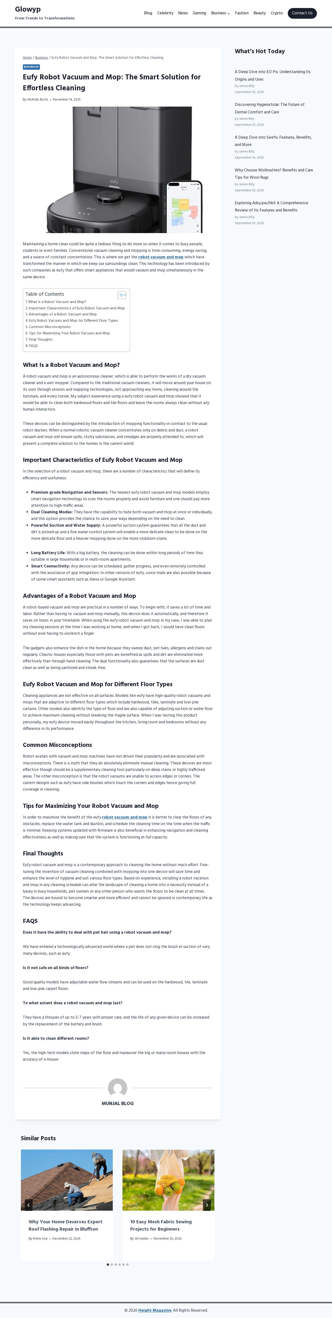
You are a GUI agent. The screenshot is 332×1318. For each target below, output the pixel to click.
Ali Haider (142, 1238)
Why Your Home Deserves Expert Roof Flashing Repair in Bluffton (66, 1225)
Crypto (277, 13)
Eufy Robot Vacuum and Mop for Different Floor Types (73, 321)
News (183, 13)
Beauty (259, 13)
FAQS (33, 346)
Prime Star (40, 1238)
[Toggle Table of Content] (119, 295)
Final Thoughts (41, 340)
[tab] (108, 1264)
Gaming (199, 13)
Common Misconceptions (50, 327)
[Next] (207, 1205)
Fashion (242, 13)
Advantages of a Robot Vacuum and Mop (63, 314)
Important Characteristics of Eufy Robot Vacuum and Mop (77, 308)
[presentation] (67, 1180)
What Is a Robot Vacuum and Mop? (57, 302)
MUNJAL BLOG (37, 99)
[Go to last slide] (29, 1205)
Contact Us (302, 13)
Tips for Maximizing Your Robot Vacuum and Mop (69, 333)
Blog (148, 13)
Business (31, 67)
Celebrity (165, 13)
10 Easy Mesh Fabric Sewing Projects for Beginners (161, 1225)
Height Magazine (154, 1310)
